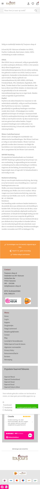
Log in (6, 319)
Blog (5, 338)
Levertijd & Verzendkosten (13, 341)
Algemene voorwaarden (12, 347)
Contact (7, 335)
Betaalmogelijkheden (11, 332)
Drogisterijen (8, 325)
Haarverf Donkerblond (12, 379)
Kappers (7, 322)
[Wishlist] (33, 4)
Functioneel (7, 405)
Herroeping (8, 360)
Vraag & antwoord (10, 329)
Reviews (7, 357)
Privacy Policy (9, 350)
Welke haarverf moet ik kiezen (14, 344)
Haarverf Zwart (9, 382)
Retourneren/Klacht (11, 353)
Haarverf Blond (9, 377)
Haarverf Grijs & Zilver (12, 387)
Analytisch (8, 407)
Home (6, 316)
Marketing (8, 410)
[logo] (10, 5)
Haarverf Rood (9, 385)
